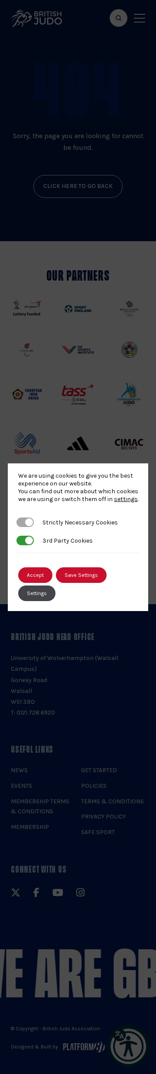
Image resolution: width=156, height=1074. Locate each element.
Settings (37, 593)
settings (126, 499)
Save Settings (81, 575)
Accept (35, 575)
